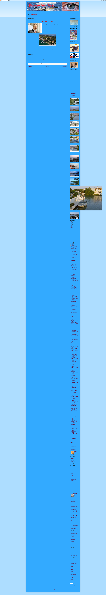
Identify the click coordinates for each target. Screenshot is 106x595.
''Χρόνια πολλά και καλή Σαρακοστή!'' (73, 259)
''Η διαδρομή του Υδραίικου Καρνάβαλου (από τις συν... (74, 264)
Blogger (55, 589)
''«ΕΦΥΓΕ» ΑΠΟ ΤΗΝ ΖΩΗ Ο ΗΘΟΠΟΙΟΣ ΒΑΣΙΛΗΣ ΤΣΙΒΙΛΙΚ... (74, 247)
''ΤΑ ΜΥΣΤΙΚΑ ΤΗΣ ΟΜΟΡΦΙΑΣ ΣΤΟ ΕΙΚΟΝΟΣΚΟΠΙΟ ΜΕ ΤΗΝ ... (74, 347)
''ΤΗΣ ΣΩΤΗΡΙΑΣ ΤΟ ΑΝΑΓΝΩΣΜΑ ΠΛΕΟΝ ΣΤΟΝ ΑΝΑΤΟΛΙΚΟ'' (74, 366)
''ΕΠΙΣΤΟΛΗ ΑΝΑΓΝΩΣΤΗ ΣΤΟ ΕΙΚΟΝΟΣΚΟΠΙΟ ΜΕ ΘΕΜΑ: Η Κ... (74, 351)
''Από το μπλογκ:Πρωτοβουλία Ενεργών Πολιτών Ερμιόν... (74, 334)
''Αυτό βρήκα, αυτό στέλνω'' (74, 341)
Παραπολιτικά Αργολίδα (73, 539)
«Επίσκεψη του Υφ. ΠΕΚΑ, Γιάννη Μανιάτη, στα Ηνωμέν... (74, 297)
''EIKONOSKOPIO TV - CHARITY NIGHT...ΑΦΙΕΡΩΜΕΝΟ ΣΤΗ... (74, 376)
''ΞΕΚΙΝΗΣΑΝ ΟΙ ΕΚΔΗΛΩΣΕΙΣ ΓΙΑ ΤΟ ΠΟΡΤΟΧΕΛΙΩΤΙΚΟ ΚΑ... (74, 340)
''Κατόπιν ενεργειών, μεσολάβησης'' (73, 290)
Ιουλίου (72, 240)
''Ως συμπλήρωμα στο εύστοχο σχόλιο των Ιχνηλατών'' (74, 378)
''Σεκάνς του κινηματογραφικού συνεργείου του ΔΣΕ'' (74, 330)
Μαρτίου (72, 244)
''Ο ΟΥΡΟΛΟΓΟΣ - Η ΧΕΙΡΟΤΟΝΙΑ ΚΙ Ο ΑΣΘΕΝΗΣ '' (73, 316)
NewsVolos (72, 569)
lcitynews (72, 473)
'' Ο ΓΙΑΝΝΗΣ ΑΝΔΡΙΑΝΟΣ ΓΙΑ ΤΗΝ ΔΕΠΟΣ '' (74, 385)
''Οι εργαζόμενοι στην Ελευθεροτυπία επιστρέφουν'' (73, 343)
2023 (71, 224)
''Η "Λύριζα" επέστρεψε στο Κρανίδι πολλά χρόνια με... (74, 313)
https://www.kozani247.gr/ (73, 446)
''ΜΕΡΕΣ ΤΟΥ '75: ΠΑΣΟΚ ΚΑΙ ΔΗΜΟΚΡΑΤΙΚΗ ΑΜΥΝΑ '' (74, 390)
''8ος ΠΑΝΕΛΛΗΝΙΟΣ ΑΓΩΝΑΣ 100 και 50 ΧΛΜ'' (74, 274)
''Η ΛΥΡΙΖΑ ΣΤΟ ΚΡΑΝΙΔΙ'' (74, 322)
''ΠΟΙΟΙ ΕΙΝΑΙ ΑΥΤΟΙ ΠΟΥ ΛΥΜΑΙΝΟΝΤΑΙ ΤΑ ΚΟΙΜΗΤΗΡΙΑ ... (74, 409)
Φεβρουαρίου (72, 245)
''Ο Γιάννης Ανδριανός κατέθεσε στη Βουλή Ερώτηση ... (74, 331)
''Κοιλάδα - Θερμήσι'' (73, 305)
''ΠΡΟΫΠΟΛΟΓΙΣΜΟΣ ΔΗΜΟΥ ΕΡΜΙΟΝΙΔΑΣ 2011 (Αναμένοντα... (74, 387)
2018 (71, 229)
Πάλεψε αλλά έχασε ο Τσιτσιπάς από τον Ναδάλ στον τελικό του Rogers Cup (74, 571)
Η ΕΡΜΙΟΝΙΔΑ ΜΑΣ (73, 524)
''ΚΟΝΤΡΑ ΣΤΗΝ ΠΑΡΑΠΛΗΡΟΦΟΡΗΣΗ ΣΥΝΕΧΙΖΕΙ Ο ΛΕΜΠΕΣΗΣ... (74, 287)
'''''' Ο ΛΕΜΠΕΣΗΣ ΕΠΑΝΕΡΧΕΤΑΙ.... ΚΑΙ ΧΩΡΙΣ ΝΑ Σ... (74, 383)
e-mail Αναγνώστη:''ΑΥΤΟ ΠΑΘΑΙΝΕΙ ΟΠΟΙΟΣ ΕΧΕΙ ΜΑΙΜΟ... (74, 395)
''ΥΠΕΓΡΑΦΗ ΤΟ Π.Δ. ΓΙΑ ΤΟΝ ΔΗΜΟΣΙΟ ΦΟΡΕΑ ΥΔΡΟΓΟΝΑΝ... (74, 373)
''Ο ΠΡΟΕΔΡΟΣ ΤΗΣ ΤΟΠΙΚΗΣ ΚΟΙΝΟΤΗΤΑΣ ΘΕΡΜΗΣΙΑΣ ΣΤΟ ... (74, 321)
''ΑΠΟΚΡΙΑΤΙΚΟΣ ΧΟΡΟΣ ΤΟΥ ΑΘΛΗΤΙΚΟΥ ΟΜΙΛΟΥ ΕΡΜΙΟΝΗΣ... (74, 277)
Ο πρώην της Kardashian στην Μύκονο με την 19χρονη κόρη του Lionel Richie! (74, 579)
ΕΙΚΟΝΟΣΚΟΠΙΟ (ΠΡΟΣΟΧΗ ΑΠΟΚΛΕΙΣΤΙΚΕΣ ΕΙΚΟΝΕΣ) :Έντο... (74, 398)
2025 (71, 222)
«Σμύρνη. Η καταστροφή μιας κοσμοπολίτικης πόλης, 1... (74, 311)
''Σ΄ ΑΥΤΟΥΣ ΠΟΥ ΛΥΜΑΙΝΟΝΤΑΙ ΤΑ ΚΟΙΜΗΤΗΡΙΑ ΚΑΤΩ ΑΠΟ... (74, 420)
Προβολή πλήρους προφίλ (73, 585)
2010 (71, 443)
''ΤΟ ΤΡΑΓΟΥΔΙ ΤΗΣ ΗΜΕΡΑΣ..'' (74, 291)
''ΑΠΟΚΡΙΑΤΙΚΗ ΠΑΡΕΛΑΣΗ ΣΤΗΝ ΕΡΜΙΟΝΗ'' (74, 262)
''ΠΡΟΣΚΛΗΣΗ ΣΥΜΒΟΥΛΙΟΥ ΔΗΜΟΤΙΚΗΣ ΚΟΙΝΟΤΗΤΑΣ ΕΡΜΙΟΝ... (74, 257)
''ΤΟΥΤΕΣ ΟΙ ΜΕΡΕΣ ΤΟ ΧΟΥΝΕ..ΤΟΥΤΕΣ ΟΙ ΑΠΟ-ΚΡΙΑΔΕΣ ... (74, 267)
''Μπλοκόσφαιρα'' (73, 371)
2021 (71, 226)
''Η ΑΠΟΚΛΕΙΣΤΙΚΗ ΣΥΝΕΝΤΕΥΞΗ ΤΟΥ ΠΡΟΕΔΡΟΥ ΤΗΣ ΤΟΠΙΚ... (74, 309)
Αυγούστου (72, 239)
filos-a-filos (72, 566)
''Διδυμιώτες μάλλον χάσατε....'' (74, 415)
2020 (71, 227)
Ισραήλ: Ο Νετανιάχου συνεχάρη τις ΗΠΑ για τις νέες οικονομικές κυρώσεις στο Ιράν (74, 546)
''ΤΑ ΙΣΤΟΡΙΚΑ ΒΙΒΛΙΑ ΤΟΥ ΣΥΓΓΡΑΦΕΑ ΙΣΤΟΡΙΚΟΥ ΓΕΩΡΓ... (74, 319)
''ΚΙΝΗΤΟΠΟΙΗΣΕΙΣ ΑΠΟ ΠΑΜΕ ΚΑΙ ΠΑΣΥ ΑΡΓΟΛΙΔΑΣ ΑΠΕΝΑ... (74, 362)
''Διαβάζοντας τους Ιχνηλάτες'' (74, 298)
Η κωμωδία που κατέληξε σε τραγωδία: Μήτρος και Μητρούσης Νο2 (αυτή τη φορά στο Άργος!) (74, 511)
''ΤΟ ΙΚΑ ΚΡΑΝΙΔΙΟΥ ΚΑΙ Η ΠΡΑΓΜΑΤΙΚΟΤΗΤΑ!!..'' (74, 289)
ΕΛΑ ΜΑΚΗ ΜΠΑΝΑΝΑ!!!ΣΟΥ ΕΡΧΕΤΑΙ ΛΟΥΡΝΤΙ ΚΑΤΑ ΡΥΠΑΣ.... (74, 304)
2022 (71, 225)
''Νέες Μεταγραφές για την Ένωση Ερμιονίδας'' (74, 438)
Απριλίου (72, 243)
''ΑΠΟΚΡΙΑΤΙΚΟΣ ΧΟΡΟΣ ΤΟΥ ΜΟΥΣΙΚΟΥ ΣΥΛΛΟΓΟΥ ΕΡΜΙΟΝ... (74, 281)
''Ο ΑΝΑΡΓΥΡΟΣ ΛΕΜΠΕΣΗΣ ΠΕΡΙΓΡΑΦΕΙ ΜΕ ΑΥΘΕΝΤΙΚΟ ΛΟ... (74, 251)
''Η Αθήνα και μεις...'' (73, 275)
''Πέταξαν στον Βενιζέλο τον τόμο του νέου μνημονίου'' (74, 354)
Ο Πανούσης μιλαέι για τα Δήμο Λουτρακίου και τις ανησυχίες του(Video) (74, 475)
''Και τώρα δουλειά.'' (73, 357)
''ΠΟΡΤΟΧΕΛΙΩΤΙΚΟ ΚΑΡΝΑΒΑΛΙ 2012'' (73, 265)
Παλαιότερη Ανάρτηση (64, 66)
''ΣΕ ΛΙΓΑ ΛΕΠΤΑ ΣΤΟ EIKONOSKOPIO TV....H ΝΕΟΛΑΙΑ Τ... (74, 380)
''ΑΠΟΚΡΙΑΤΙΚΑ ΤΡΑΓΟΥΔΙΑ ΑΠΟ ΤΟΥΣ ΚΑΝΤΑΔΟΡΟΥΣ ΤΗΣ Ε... (74, 254)
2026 (71, 221)
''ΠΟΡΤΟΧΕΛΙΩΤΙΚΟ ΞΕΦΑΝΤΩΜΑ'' (73, 261)
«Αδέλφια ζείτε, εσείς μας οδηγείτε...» (73, 412)
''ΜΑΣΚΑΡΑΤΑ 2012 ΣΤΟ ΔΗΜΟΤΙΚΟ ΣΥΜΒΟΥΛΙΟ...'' (74, 302)
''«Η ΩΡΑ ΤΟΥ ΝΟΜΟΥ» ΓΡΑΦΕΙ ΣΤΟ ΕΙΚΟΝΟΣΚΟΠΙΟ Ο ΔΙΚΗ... (74, 327)
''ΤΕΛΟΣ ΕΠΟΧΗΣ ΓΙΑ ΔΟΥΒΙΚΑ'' (73, 252)
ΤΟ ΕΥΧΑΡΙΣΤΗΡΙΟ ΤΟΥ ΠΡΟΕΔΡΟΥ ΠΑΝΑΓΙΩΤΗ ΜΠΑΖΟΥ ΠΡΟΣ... (74, 423)
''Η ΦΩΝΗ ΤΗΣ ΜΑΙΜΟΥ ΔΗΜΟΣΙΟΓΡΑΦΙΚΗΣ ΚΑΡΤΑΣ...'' (73, 425)
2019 (71, 228)
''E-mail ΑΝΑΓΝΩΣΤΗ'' (73, 317)
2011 (71, 442)
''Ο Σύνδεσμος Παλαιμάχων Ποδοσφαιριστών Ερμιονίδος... (74, 279)
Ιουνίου (72, 241)
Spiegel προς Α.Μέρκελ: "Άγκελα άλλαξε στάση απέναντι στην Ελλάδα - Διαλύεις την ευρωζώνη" (74, 556)
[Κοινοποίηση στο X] (42, 63)
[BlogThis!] (41, 63)
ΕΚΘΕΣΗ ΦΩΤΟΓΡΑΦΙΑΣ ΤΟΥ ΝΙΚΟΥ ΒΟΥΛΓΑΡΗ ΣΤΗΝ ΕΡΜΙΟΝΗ (76, 452)
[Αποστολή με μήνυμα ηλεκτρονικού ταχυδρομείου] (40, 63)
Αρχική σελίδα (47, 66)
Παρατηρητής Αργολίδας (73, 509)
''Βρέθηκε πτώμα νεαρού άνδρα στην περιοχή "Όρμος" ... (74, 402)
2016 (71, 231)
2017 (71, 230)
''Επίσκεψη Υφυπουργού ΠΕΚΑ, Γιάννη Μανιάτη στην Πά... (74, 435)
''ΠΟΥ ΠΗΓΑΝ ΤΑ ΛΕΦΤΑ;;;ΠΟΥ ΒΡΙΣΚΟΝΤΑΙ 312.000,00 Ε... (74, 295)
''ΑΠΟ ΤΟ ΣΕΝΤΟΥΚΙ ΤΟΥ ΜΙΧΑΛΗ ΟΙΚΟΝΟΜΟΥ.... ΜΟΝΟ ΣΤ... (74, 270)
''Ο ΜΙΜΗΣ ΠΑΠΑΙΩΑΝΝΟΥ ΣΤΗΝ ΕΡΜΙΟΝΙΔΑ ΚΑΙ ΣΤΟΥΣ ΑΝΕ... (74, 356)
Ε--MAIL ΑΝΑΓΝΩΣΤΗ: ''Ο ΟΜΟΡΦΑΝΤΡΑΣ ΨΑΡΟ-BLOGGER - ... (74, 432)
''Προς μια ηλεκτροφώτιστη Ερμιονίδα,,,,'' (74, 418)
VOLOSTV (72, 577)
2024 (71, 223)
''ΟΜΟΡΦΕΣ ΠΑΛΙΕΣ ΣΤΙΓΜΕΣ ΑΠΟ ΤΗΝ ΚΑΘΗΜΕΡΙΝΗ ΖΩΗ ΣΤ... (74, 285)
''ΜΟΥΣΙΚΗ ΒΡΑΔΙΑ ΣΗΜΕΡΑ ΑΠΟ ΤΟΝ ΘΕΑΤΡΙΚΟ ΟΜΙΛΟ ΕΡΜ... (74, 349)
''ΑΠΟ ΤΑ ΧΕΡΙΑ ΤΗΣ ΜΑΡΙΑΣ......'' (73, 364)
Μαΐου (72, 242)
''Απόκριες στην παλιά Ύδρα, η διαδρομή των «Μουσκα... (74, 335)
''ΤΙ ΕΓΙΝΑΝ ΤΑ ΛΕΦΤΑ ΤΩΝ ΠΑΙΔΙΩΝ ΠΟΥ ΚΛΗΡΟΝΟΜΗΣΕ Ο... (74, 293)
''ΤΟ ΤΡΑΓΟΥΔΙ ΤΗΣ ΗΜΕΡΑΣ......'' (73, 430)
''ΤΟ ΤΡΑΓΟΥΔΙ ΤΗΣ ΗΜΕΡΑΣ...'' (74, 384)
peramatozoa (72, 466)
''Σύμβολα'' (72, 374)
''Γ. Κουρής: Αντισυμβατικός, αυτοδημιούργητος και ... (74, 416)
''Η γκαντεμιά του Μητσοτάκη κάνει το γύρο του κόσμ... (74, 411)
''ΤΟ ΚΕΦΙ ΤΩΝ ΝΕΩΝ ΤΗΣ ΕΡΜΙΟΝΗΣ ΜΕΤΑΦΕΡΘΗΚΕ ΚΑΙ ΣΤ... (74, 404)
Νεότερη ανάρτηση (30, 66)
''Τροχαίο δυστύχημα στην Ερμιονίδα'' (74, 360)
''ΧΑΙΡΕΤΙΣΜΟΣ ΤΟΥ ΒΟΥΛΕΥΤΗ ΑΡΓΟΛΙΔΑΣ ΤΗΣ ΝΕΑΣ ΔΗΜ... (74, 300)
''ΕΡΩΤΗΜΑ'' (72, 436)
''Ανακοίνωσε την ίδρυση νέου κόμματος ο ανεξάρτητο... (74, 271)
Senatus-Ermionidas (73, 559)
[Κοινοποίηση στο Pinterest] (43, 63)
